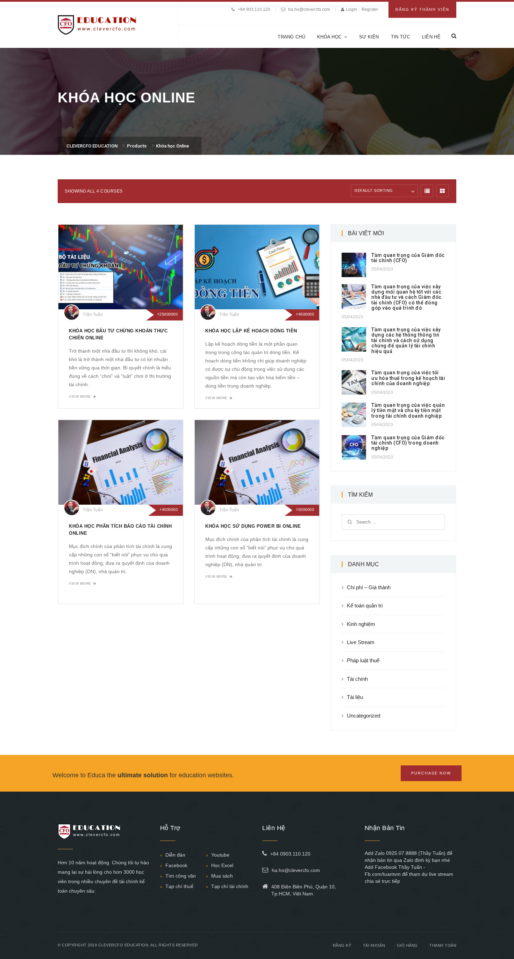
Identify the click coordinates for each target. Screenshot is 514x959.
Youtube (220, 855)
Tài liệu (355, 697)
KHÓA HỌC (329, 36)
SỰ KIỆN (369, 36)
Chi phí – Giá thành (369, 587)
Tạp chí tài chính (229, 886)
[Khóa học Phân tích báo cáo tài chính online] (120, 462)
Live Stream (360, 642)
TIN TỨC (400, 36)
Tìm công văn (180, 876)
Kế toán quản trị (365, 605)
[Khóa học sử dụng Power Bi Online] (257, 462)
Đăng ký (342, 945)
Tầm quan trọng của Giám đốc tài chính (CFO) (408, 257)
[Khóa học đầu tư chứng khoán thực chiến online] (120, 267)
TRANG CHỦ (291, 36)
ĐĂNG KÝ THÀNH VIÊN (422, 9)
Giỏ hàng (407, 945)
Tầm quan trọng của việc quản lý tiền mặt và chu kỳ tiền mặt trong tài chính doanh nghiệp (408, 410)
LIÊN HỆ (431, 36)
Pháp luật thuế (363, 660)
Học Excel (222, 865)
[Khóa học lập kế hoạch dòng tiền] (257, 267)
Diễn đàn (175, 855)
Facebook (176, 865)
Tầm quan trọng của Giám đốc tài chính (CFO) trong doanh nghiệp (408, 443)
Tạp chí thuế (179, 886)
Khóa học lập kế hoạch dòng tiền (251, 330)
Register (370, 9)
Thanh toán (442, 945)
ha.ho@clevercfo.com (309, 9)
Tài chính (357, 679)
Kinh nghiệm (361, 624)
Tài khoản (374, 945)
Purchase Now (431, 773)
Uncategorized (363, 716)
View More (80, 396)
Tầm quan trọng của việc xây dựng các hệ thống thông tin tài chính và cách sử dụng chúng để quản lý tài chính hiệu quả (406, 340)
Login (352, 9)
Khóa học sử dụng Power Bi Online (253, 526)
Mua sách (222, 876)
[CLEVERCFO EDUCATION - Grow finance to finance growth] (97, 24)
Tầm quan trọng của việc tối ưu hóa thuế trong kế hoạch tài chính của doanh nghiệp (408, 378)
